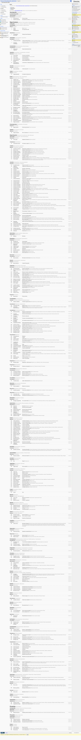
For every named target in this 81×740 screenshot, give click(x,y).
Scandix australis (16, 156)
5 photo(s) (69, 121)
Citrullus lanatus (16, 380)
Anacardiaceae (12, 256)
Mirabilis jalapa (16, 362)
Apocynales (12, 136)
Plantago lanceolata (16, 638)
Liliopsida (12, 23)
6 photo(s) (69, 91)
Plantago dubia (15, 636)
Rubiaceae (11, 585)
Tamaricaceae (12, 675)
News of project (75, 34)
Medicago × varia (16, 432)
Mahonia (14, 236)
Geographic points (75, 26)
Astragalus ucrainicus (17, 425)
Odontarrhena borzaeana (15, 288)
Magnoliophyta (13, 8)
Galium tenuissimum (16, 589)
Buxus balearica (16, 263)
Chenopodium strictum (17, 345)
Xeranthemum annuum (17, 229)
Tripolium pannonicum (17, 224)
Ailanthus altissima (16, 599)
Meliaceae (11, 594)
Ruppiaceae (12, 125)
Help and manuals (75, 35)
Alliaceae (11, 26)
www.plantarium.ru (76, 732)
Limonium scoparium (16, 545)
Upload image (75, 13)
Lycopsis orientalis (16, 249)
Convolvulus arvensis (17, 372)
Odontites (15, 649)
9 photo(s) (69, 352)
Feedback (6, 732)
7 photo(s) (69, 99)
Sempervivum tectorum (15, 624)
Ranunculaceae (12, 561)
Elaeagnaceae (12, 399)
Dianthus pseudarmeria (15, 319)
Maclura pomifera (16, 687)
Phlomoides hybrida (16, 479)
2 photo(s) (69, 29)
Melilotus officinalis (16, 433)
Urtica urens (15, 691)
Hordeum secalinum (16, 101)
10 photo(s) (69, 152)
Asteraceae (11, 163)
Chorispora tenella (16, 273)
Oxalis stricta (15, 523)
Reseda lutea (15, 296)
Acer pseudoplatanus (16, 610)
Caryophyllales (13, 298)
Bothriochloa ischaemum (15, 86)
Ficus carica (15, 684)
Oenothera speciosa (16, 509)
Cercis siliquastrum (16, 427)
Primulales (12, 553)
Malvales (11, 494)
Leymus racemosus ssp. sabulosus (16, 104)
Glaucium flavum (16, 535)
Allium (14, 28)
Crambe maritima (16, 275)
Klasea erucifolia (16, 204)
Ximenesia (15, 230)
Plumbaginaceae (12, 540)
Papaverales (12, 528)
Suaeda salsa (15, 358)
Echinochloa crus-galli (17, 94)
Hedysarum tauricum (16, 429)
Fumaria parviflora (16, 531)
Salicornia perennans (16, 352)
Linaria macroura (16, 646)
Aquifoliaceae (12, 459)
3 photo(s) (69, 34)
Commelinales (13, 46)
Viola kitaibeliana (16, 697)
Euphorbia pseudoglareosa (16, 412)
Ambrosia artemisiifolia (15, 167)
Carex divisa (15, 56)
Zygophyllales (12, 699)
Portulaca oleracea (16, 366)
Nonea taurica (15, 252)
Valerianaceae (12, 392)
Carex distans (15, 55)
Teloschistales (13, 15)
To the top (70, 732)
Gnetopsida (12, 708)
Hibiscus (14, 498)
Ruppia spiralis (15, 127)
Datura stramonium (16, 661)
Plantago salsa (15, 639)
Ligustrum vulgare (16, 518)
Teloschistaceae (12, 16)
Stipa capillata (15, 119)
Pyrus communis (16, 578)
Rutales (11, 592)
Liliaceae (11, 72)
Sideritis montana (16, 481)
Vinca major (15, 139)
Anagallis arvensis (16, 556)
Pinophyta (12, 9)
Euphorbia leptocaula (16, 409)
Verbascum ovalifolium (15, 655)
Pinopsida (12, 714)
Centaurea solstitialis (16, 185)
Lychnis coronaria (16, 324)
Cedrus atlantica (16, 727)
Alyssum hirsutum (16, 268)
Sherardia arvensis (16, 590)
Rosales (11, 571)
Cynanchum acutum (16, 143)
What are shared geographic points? (5, 37)
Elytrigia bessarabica (16, 95)
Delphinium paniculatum (15, 566)
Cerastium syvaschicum (15, 316)
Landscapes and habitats (4, 22)
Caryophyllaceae (12, 310)
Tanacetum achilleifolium (15, 222)
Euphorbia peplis (16, 410)
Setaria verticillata (16, 116)
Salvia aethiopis (16, 480)
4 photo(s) (69, 101)
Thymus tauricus (16, 485)
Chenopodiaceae (12, 334)
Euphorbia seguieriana (17, 414)
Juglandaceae (12, 464)
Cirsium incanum (16, 190)
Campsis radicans (16, 629)
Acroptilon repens (16, 165)
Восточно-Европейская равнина (20, 5)
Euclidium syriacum (16, 280)
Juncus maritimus (16, 68)
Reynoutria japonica (16, 550)
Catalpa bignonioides (16, 630)
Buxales (11, 260)
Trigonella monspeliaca (15, 444)
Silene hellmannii (16, 329)
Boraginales (12, 238)
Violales (11, 694)
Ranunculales (12, 559)
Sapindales (12, 607)
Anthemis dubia (16, 168)
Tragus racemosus (16, 121)
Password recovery (75, 42)
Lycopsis (14, 248)
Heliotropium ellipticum (15, 244)
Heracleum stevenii (16, 155)
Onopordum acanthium (15, 209)
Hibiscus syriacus (16, 500)
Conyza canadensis (16, 193)
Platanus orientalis (16, 455)
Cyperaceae (12, 53)
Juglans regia (15, 466)
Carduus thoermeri (16, 180)
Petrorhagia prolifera (16, 327)
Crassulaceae (12, 620)
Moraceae (11, 683)
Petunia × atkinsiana (16, 668)
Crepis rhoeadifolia (16, 195)
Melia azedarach (16, 595)
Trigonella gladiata (16, 441)
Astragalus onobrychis (17, 423)
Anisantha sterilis (16, 83)
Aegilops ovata (15, 79)
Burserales (12, 254)
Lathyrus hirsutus (16, 430)
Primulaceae (12, 554)
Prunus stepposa (16, 577)
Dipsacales (12, 383)
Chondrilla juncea (16, 188)
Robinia (14, 435)
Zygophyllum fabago (16, 703)
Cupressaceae (12, 717)
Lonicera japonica (16, 386)
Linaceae (11, 490)
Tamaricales (12, 674)
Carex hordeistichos (16, 59)
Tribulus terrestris (16, 702)
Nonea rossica (15, 251)
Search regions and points (76, 9)
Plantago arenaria (16, 634)
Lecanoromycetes (14, 13)
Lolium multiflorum (16, 105)
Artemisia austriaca (16, 172)
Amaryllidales (12, 25)
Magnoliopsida (13, 135)
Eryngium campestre (16, 151)
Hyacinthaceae (12, 32)
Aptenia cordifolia (16, 301)
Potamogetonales (13, 124)
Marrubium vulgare (16, 476)
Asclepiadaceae (12, 141)
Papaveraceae (12, 533)
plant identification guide (18, 10)
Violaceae (11, 695)
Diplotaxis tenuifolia (16, 279)
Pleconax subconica (16, 328)
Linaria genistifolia (16, 644)
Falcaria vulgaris (16, 153)
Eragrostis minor (16, 99)
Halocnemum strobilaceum (15, 348)
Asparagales (12, 37)
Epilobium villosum (16, 506)
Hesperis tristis (15, 281)
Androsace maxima (16, 557)
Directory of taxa (75, 19)
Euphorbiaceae (12, 404)
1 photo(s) (69, 19)
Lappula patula (15, 247)
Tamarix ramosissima (16, 677)
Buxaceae (11, 261)
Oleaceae (11, 513)
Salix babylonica (16, 605)
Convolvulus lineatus (16, 374)
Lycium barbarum (16, 667)
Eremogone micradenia (15, 321)
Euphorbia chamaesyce (15, 408)
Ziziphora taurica (16, 486)
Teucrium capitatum (16, 484)
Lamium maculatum (16, 475)
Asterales (12, 162)
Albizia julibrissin (16, 420)
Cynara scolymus (16, 197)
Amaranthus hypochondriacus (16, 307)
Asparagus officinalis (16, 40)
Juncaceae (11, 67)
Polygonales (12, 547)
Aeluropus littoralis (16, 80)
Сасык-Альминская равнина (33, 5)
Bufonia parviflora (16, 311)
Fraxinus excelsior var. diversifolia (17, 516)
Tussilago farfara (16, 226)
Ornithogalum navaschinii (15, 35)
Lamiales (11, 468)
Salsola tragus (15, 353)
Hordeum (14, 100)
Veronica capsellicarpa (17, 656)
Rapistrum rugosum (16, 289)
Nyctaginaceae (12, 360)
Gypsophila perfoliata (17, 322)
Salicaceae (11, 603)
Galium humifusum (16, 586)
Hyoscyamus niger (16, 665)
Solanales (12, 658)
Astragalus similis (16, 424)
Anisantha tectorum (16, 84)
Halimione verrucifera (17, 346)
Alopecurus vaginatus (17, 82)
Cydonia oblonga (16, 576)
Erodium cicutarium (16, 449)
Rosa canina (15, 581)
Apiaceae (11, 147)
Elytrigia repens (16, 98)
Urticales (11, 681)
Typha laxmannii (16, 132)
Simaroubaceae (12, 598)
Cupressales (12, 716)
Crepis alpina (15, 194)
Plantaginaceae (12, 633)
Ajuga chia (15, 471)
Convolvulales (13, 368)
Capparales (12, 265)
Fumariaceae (12, 529)
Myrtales (11, 502)
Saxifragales (12, 619)
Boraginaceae (15, 241)
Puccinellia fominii (16, 112)
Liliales (11, 71)
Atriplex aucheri (16, 338)
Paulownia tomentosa (16, 651)
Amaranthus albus (16, 305)
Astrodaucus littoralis (17, 148)
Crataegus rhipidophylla (15, 574)
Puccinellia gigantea (16, 113)
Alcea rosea (15, 497)
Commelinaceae (12, 47)
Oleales (11, 511)
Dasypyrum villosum (16, 93)
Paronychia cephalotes (17, 325)
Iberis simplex (15, 282)
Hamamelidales (13, 452)
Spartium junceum (16, 438)
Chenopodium (15, 344)
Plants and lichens (3, 23)
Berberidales (12, 233)
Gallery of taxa (75, 18)
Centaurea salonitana (16, 184)
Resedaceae (12, 294)
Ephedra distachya (16, 712)
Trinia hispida (15, 158)
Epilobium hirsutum (16, 505)
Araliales (11, 145)
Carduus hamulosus (16, 178)
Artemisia (15, 169)
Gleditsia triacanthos (16, 428)
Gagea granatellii (16, 74)
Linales (11, 489)
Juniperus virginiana (16, 720)
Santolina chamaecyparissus (16, 214)
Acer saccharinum (16, 611)
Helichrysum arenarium (15, 200)
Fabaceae (11, 419)
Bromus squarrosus (16, 89)
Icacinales (12, 458)
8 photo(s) (69, 151)
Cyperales (12, 52)
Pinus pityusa (15, 729)
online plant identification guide (76, 2)
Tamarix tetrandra (16, 679)
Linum (14, 492)
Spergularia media (16, 332)
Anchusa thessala (16, 242)
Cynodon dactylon (16, 91)
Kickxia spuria (15, 643)
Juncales (11, 65)
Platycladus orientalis (17, 721)
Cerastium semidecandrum (16, 314)
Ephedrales (12, 709)
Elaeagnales (12, 397)
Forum (74, 33)
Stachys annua (15, 483)
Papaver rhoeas (15, 536)
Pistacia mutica (15, 257)
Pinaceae (11, 725)
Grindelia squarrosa (16, 198)
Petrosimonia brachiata (15, 351)
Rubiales (11, 583)
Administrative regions (76, 27)
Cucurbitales (12, 377)
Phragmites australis (16, 107)
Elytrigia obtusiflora (16, 96)
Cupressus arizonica (16, 719)
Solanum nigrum (16, 669)
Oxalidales (12, 520)
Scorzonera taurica (16, 216)
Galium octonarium (16, 587)
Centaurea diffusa (16, 183)
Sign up (74, 41)
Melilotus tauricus (16, 434)
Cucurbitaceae (12, 379)
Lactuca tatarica (16, 207)
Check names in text (75, 10)
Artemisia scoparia (16, 174)
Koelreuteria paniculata (15, 616)
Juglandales (12, 463)
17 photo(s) (69, 157)
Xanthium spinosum (16, 228)
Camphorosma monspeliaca (15, 342)
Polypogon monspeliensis (15, 110)
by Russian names (4, 11)
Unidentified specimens (76, 17)
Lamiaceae (11, 470)
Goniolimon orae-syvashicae (16, 542)
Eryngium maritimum (16, 152)
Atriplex (14, 337)
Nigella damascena (16, 567)
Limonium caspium (16, 544)
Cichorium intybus (16, 189)
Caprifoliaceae (12, 384)
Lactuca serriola (16, 205)
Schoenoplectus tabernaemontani (16, 63)
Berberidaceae (12, 234)
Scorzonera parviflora (17, 215)
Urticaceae (11, 690)
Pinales (11, 724)
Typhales (11, 129)
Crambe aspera (15, 274)
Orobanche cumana (16, 650)
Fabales (11, 417)
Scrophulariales (13, 626)
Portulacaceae (12, 364)
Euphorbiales (12, 403)
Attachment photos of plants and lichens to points (4, 35)
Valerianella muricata (16, 395)
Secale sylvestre (16, 115)
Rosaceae (11, 572)
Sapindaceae (12, 614)
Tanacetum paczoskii (16, 223)
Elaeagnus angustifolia (17, 400)
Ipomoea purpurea (16, 375)
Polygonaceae (12, 549)
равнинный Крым (27, 5)
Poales (11, 76)
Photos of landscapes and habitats (4, 33)
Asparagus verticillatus (15, 43)
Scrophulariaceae (13, 641)
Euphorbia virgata (16, 415)
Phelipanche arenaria (16, 653)
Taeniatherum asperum (17, 120)
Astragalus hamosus (16, 422)
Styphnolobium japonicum (15, 440)
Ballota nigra (15, 474)
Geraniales (12, 446)
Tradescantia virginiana (15, 49)
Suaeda (14, 355)
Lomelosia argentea (16, 390)
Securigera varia (16, 437)
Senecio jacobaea (16, 219)
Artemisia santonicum (17, 173)
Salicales (11, 602)
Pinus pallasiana (16, 728)
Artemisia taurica (16, 176)
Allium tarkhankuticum (16, 30)
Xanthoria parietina (16, 19)
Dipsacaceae (12, 388)
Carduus (14, 177)
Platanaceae (12, 454)
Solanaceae (12, 660)
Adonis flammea (16, 562)
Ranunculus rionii (16, 568)
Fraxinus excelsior (16, 514)
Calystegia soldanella (16, 371)
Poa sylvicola (15, 108)
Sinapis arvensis (16, 292)
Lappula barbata (16, 246)
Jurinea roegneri (16, 201)
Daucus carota (15, 150)
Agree (27, 734)
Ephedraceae (12, 710)
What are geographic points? (5, 32)
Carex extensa (15, 57)
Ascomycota (12, 7)
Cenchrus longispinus (17, 90)
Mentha (14, 478)
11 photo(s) (69, 420)
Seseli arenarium (16, 157)
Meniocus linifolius (16, 286)
